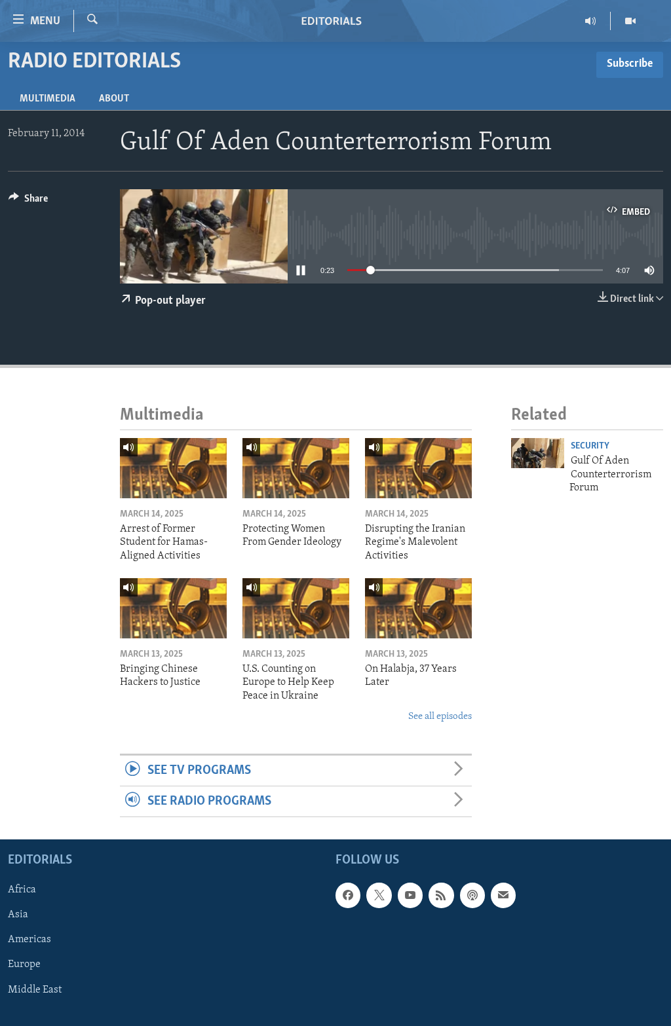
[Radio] (591, 21)
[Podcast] (472, 895)
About (114, 99)
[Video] (630, 21)
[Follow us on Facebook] (348, 895)
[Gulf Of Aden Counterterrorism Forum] (537, 453)
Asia (18, 915)
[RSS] (441, 895)
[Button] (28, 201)
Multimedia (47, 99)
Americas (29, 940)
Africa (22, 890)
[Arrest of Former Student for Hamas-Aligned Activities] (173, 468)
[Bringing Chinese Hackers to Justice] (173, 608)
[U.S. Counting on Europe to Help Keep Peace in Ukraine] (295, 608)
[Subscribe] (503, 895)
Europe (24, 965)
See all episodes (440, 717)
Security (590, 446)
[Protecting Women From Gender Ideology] (295, 468)
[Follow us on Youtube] (410, 895)
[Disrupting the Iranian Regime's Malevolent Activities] (418, 468)
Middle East (35, 990)
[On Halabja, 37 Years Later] (418, 608)
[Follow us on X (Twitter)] (378, 895)
